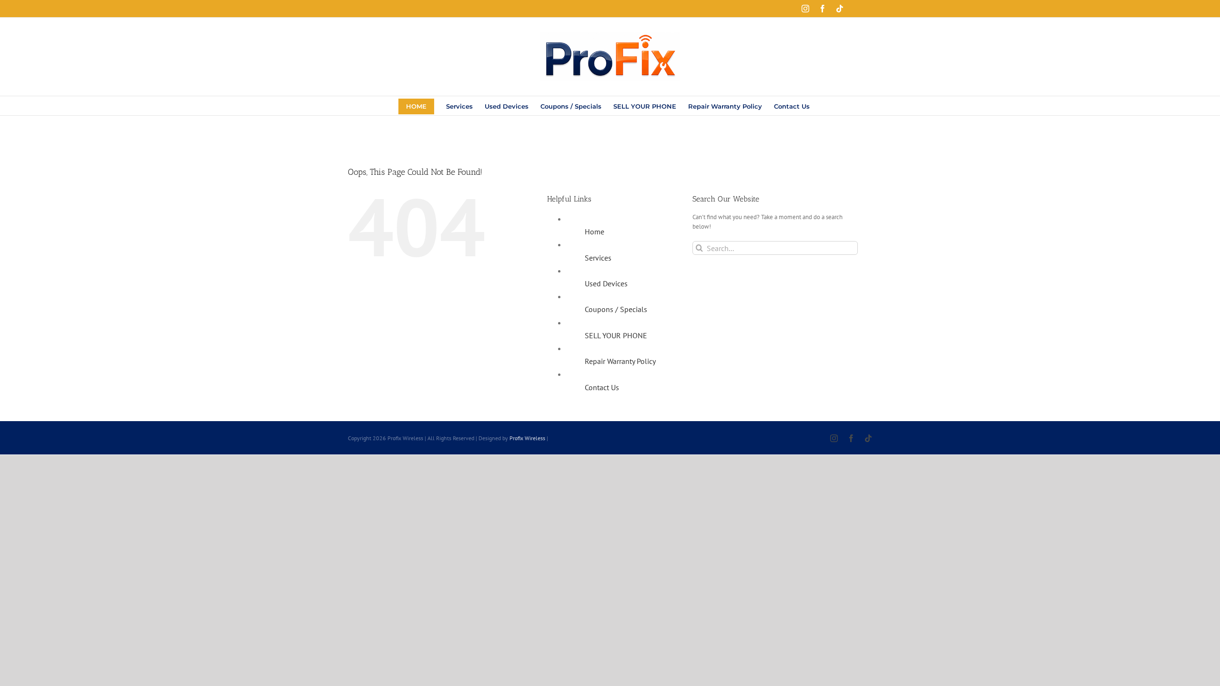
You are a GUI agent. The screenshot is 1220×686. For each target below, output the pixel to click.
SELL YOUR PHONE (616, 335)
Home (594, 231)
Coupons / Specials (616, 309)
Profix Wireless (527, 438)
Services (598, 257)
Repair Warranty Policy (620, 361)
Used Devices (606, 283)
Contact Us (602, 387)
